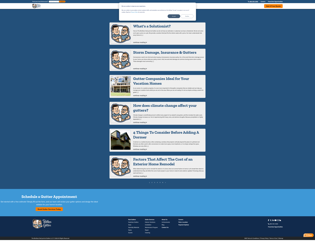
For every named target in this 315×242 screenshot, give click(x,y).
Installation (148, 225)
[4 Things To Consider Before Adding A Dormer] (121, 140)
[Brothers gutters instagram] (278, 220)
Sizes (129, 225)
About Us (164, 219)
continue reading (139, 42)
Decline (187, 16)
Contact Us (165, 227)
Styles (130, 230)
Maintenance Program (151, 227)
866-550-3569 (254, 1)
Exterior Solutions (150, 222)
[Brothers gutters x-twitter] (271, 220)
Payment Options (183, 225)
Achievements (166, 222)
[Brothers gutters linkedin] (273, 220)
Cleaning (147, 232)
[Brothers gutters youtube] (275, 220)
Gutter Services (149, 219)
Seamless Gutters (133, 222)
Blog (163, 225)
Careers (263, 1)
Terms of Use (273, 238)
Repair (147, 230)
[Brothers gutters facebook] (268, 220)
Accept (174, 16)
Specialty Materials (133, 227)
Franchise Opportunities (275, 1)
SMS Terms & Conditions (251, 238)
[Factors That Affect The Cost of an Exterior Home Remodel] (121, 167)
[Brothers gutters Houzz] (280, 220)
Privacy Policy (134, 12)
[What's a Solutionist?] (121, 33)
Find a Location (183, 222)
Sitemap (280, 238)
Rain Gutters (132, 219)
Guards (130, 232)
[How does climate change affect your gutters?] (121, 113)
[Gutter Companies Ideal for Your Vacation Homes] (121, 86)
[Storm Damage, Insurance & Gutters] (121, 60)
